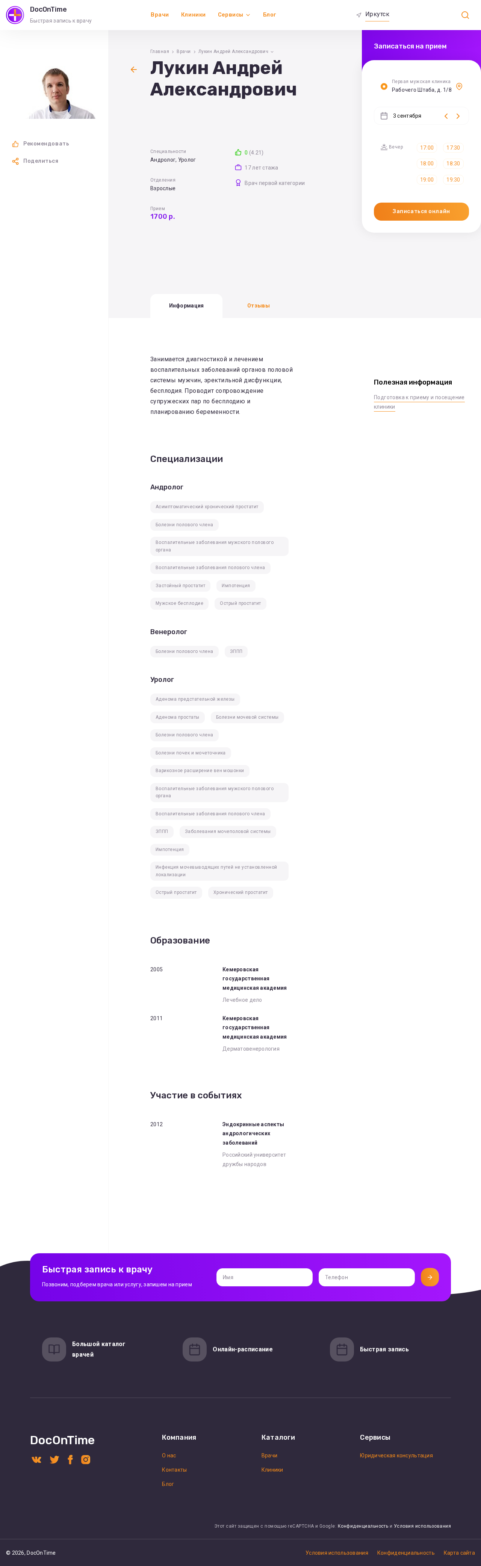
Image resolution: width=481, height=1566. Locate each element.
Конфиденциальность (363, 1526)
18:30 (453, 164)
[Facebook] (70, 1459)
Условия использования (422, 1526)
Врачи (160, 15)
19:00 (427, 180)
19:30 (453, 180)
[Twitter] (54, 1459)
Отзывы (258, 306)
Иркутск (377, 14)
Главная (159, 51)
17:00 (427, 148)
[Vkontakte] (36, 1459)
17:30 (453, 148)
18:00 (427, 164)
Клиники (193, 15)
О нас (169, 1455)
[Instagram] (86, 1459)
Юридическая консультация (396, 1455)
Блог (269, 15)
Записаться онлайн (421, 211)
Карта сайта (459, 1552)
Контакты (174, 1469)
